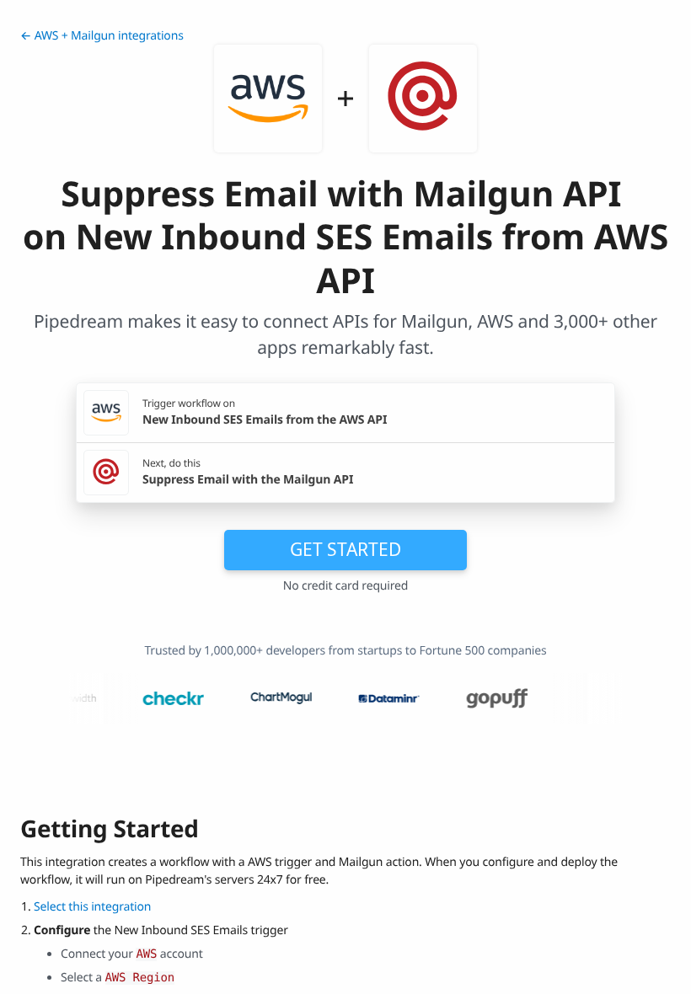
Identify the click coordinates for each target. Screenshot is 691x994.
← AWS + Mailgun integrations (102, 36)
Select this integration (92, 907)
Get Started (345, 549)
